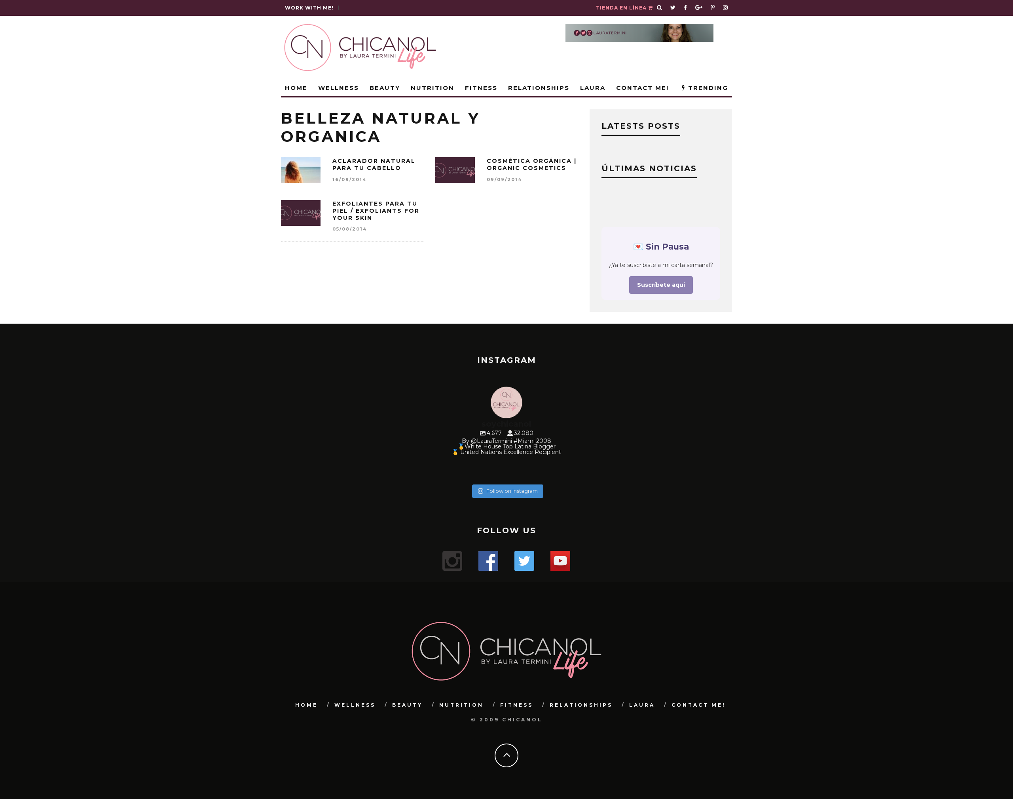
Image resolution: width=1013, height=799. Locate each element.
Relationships (538, 88)
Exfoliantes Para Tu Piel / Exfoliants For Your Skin (375, 210)
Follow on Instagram (512, 491)
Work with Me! (309, 8)
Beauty (385, 88)
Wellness (338, 88)
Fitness (481, 88)
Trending (707, 88)
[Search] (659, 8)
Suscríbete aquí (661, 284)
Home (296, 88)
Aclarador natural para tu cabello (373, 164)
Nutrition (432, 88)
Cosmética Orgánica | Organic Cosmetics (532, 164)
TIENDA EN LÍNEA (622, 8)
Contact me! (642, 88)
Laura (592, 88)
